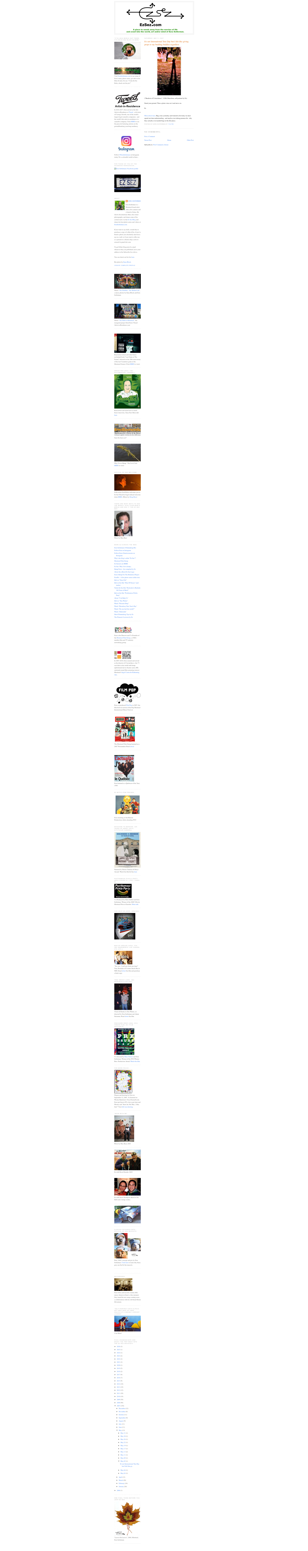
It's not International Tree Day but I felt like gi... (129, 1465)
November (122, 1411)
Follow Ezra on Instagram (122, 550)
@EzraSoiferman (124, 155)
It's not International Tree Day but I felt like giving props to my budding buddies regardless (166, 43)
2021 (119, 1362)
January (121, 1486)
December (122, 1408)
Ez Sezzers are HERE (121, 564)
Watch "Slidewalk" (120, 612)
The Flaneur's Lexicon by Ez (123, 617)
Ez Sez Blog (132, 220)
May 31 (123, 1433)
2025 (119, 1349)
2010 (119, 1396)
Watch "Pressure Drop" (121, 603)
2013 (119, 1387)
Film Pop (129, 705)
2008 (119, 1403)
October (121, 1415)
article (132, 746)
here (133, 257)
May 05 (123, 1461)
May (120, 1430)
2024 (119, 1353)
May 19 (123, 1445)
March (121, 1480)
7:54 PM (170, 124)
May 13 (123, 1452)
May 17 (123, 1449)
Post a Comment (149, 136)
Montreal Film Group (121, 561)
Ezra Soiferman (134, 201)
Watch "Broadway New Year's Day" (125, 606)
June (120, 1427)
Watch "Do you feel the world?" (124, 609)
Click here (125, 1262)
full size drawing (127, 1107)
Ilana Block (127, 262)
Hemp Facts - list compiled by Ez (125, 569)
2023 (119, 1356)
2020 (119, 1365)
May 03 (123, 1473)
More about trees (149, 116)
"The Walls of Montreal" (127, 320)
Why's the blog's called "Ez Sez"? (125, 558)
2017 (119, 1374)
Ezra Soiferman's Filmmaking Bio (125, 548)
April (120, 1477)
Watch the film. (135, 1061)
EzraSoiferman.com (124, 76)
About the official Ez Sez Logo (124, 572)
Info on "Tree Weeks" (121, 601)
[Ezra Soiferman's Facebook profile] (126, 168)
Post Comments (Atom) (160, 145)
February (122, 1483)
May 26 (123, 1439)
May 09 (123, 1458)
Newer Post (148, 140)
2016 (119, 1378)
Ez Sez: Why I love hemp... (123, 566)
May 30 (123, 1436)
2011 (119, 1393)
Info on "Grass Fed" (120, 580)
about (124, 971)
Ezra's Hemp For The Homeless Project (126, 575)
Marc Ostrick (128, 1057)
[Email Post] (174, 124)
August (121, 1421)
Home (169, 140)
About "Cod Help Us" (121, 598)
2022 (119, 1359)
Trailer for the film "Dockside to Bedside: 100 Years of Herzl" (127, 589)
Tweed (131, 112)
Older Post (190, 140)
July (120, 1424)
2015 (119, 1381)
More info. (135, 904)
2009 (119, 1399)
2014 (119, 1384)
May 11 (123, 1455)
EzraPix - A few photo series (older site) (127, 577)
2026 (119, 1346)
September (122, 1418)
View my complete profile (124, 265)
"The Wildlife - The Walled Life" (129, 290)
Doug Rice (133, 497)
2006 (119, 1490)
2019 (119, 1368)
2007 (119, 1406)
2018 (119, 1371)
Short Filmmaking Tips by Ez (123, 614)
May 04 (123, 1470)
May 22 (123, 1442)
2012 (119, 1390)
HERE (133, 121)
